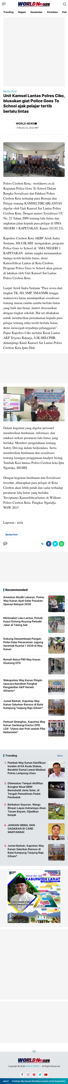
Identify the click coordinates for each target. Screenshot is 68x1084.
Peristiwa (52, 12)
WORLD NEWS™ (32, 1066)
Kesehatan (36, 12)
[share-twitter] (55, 544)
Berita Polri (10, 91)
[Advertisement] (34, 51)
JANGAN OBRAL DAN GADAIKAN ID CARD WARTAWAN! (21, 828)
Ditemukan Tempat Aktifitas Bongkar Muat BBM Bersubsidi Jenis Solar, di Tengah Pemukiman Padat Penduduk (25, 790)
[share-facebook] (48, 544)
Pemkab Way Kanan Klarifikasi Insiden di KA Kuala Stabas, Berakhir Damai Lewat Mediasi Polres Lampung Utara (27, 768)
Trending (8, 12)
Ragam (22, 12)
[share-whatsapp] (61, 544)
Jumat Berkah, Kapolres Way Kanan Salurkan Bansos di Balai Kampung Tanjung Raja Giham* (26, 851)
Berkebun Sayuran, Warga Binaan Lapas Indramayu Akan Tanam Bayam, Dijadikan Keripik (27, 809)
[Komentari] (5, 544)
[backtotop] (34, 1052)
